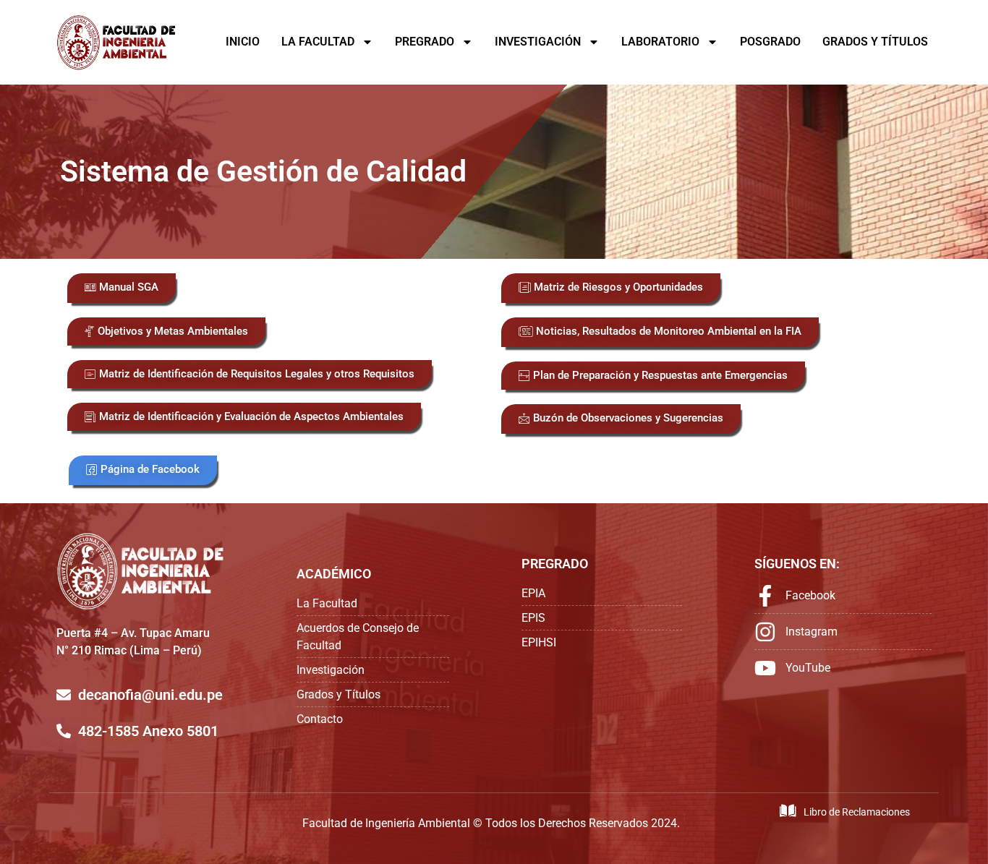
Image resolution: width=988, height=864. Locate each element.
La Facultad (317, 41)
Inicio (243, 41)
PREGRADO (424, 41)
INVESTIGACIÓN (538, 41)
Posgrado (770, 41)
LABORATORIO (660, 41)
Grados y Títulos (875, 41)
